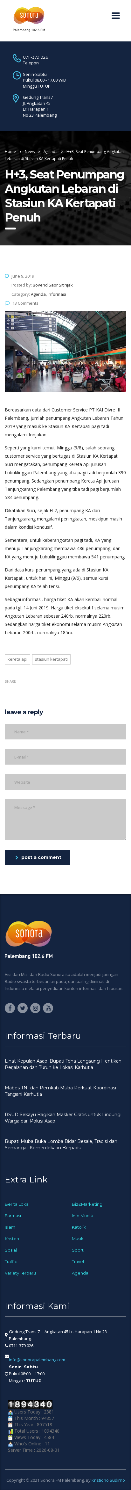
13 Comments (25, 303)
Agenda (80, 1273)
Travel (78, 1261)
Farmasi (13, 1215)
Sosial (11, 1250)
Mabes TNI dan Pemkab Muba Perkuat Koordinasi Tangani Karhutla (60, 1091)
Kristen (12, 1238)
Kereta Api (17, 659)
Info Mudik (82, 1215)
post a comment (41, 857)
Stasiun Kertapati (51, 659)
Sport (78, 1250)
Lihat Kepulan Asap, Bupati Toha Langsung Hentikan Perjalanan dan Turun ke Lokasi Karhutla (63, 1064)
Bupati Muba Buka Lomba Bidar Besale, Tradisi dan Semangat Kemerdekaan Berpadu (61, 1144)
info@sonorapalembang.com (37, 1360)
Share (10, 681)
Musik (78, 1238)
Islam (10, 1227)
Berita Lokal (17, 1204)
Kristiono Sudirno (108, 1480)
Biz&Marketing (87, 1204)
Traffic (11, 1261)
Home (10, 151)
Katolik (79, 1227)
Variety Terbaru (20, 1273)
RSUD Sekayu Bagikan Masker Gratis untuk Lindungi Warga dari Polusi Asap (63, 1118)
